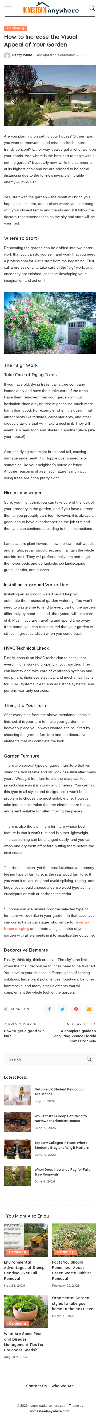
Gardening (15, 28)
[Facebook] (49, 1009)
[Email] (89, 1009)
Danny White (22, 55)
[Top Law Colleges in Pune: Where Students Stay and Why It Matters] (17, 1149)
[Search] (90, 8)
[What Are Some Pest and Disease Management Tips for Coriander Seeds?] (26, 1311)
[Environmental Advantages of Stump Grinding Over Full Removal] (26, 1240)
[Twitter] (62, 1009)
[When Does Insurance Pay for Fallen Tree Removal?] (17, 1176)
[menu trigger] (10, 8)
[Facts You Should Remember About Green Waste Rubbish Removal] (74, 1240)
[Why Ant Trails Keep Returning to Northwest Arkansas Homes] (17, 1122)
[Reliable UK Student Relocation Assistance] (17, 1095)
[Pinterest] (76, 1009)
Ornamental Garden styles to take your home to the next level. (73, 1303)
